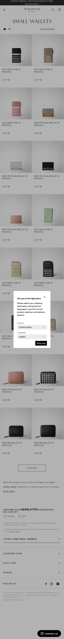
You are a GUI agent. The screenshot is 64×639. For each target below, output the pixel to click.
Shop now (41, 343)
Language (21, 332)
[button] (44, 297)
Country (20, 323)
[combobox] (25, 327)
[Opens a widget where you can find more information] (49, 634)
